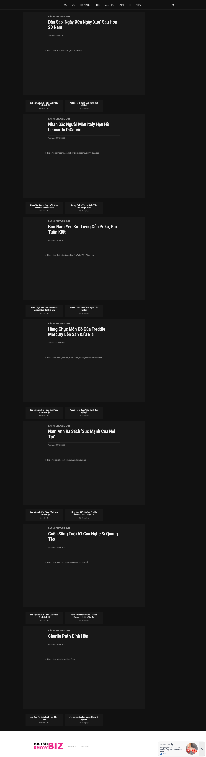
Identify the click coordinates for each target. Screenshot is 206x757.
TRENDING (85, 4)
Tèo (83, 562)
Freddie (74, 358)
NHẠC (139, 4)
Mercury (91, 358)
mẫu (84, 153)
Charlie (60, 659)
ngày (70, 51)
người (88, 153)
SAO (73, 4)
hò (69, 153)
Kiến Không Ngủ (44, 108)
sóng (79, 562)
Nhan (93, 153)
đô (70, 358)
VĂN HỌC (109, 4)
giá (79, 358)
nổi (74, 460)
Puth (73, 659)
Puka (79, 255)
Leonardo (78, 153)
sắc (97, 153)
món (97, 358)
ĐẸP (131, 4)
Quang (72, 562)
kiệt (68, 255)
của (62, 255)
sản (100, 358)
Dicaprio (60, 153)
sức (81, 460)
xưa (80, 51)
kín (71, 255)
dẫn (58, 51)
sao (73, 51)
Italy (72, 153)
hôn (62, 51)
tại (85, 460)
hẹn (66, 153)
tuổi (86, 562)
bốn (58, 255)
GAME (121, 4)
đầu (66, 358)
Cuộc (63, 562)
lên (86, 358)
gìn (65, 255)
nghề (67, 562)
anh (58, 460)
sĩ (76, 562)
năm (66, 51)
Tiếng (84, 255)
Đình (65, 659)
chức (59, 358)
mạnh (66, 460)
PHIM (97, 4)
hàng (83, 358)
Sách (78, 460)
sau (77, 51)
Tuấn (88, 255)
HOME (66, 4)
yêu (92, 255)
